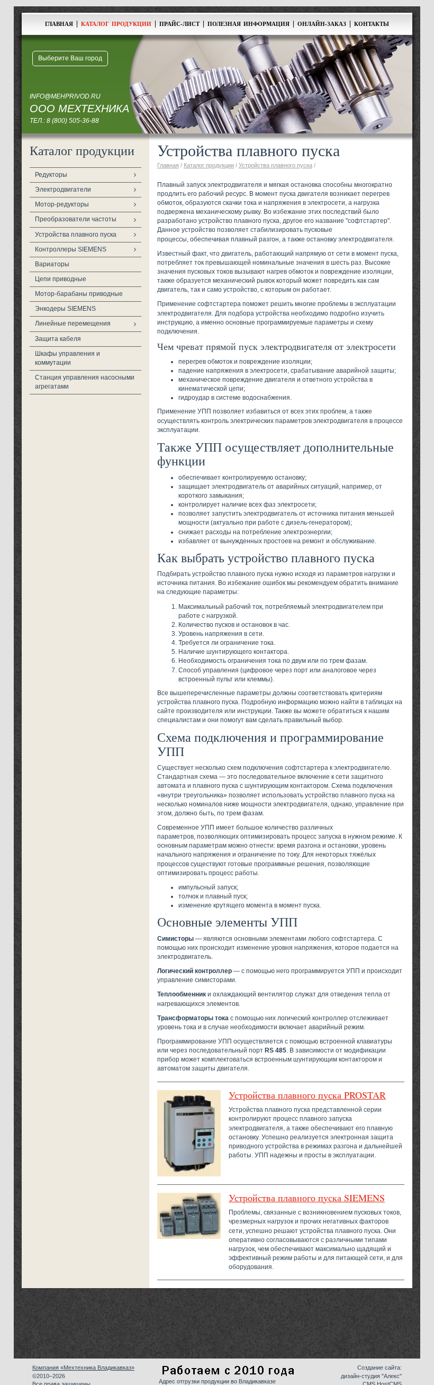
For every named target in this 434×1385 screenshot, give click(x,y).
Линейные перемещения (73, 323)
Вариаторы (52, 264)
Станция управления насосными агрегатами (84, 382)
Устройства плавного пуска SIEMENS (307, 1197)
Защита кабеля (58, 339)
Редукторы (51, 174)
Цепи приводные (60, 279)
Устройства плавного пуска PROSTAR (307, 1095)
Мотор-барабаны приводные (79, 294)
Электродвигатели (63, 189)
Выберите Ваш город (70, 58)
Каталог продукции (116, 24)
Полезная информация (248, 24)
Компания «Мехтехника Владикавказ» (83, 1367)
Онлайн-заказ (321, 24)
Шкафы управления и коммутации (67, 358)
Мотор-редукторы (62, 204)
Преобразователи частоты (75, 219)
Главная (59, 24)
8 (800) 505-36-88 (73, 120)
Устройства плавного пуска (75, 234)
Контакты (371, 24)
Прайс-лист (179, 24)
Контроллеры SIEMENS (70, 249)
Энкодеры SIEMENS (65, 308)
